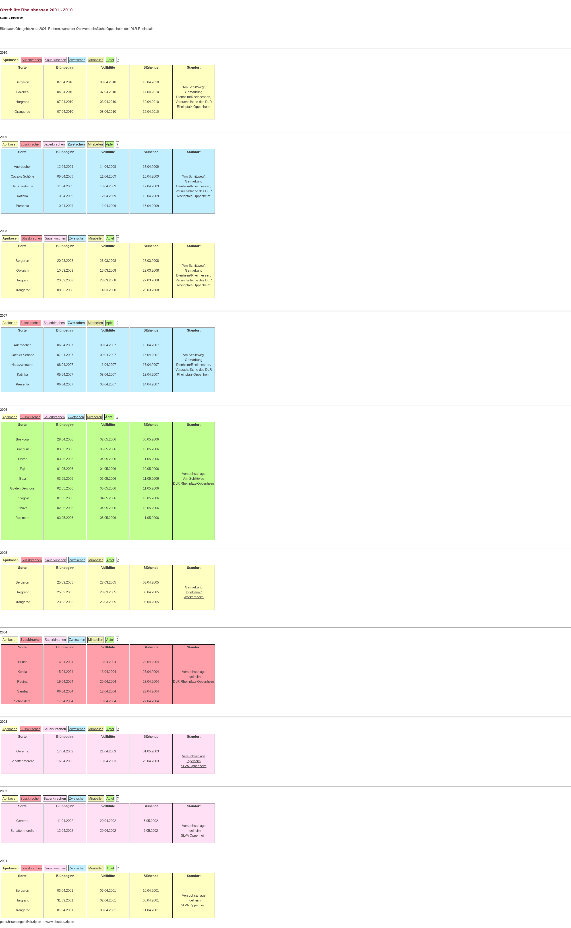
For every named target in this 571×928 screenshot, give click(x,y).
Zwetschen (77, 60)
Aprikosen (9, 144)
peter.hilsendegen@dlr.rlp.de (20, 922)
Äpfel (110, 60)
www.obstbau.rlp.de (60, 922)
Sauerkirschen (55, 60)
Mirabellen (95, 60)
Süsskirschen (32, 60)
